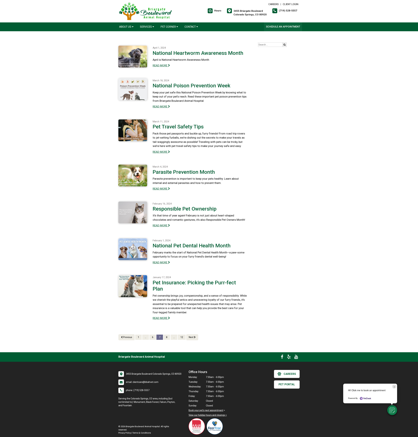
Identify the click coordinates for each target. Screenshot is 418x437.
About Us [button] (125, 26)
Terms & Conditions (141, 433)
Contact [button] (190, 26)
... (145, 337)
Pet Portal (287, 384)
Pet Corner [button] (169, 26)
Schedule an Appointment (283, 26)
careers (290, 373)
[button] (392, 410)
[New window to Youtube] (296, 357)
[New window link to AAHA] (198, 426)
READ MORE (160, 65)
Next (191, 337)
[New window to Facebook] (282, 357)
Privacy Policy (124, 433)
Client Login (290, 4)
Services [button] (146, 26)
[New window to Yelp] (288, 357)
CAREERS (273, 4)
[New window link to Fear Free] (216, 426)
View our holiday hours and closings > (208, 415)
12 (181, 337)
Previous (127, 337)
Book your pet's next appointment (206, 410)
